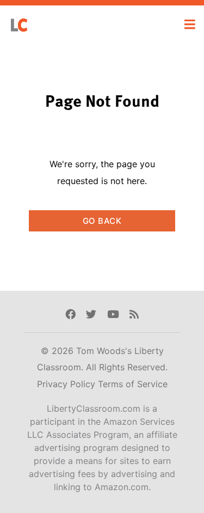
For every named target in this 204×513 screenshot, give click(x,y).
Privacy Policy (67, 383)
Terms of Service (133, 383)
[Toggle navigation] (189, 24)
